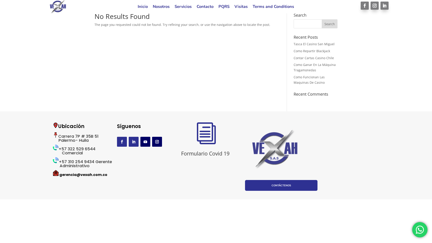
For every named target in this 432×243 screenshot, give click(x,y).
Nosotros (161, 7)
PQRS (224, 7)
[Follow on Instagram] (375, 6)
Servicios (183, 7)
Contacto (205, 7)
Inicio (143, 7)
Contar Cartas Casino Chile (314, 58)
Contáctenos (281, 185)
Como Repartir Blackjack (312, 51)
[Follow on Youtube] (145, 142)
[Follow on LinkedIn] (384, 6)
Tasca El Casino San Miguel (314, 44)
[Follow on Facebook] (365, 6)
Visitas (241, 7)
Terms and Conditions (273, 7)
